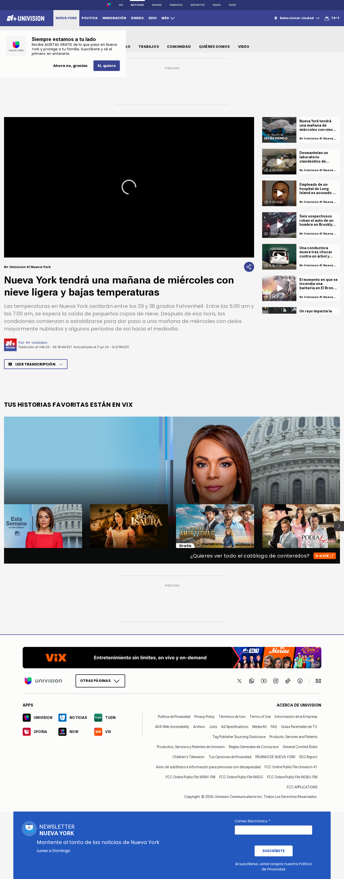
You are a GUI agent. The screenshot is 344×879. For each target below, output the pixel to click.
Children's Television (188, 757)
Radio (217, 5)
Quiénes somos (214, 46)
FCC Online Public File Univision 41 (291, 767)
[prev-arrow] (1, 526)
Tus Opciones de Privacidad (230, 757)
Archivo (199, 727)
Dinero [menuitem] (137, 18)
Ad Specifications (234, 727)
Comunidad (179, 46)
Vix (121, 5)
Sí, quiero (106, 65)
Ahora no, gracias (70, 65)
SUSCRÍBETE (273, 850)
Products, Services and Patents (293, 737)
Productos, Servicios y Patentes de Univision (191, 747)
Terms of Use (260, 717)
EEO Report (308, 757)
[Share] (249, 267)
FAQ (274, 727)
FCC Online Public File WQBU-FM (292, 777)
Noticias (137, 5)
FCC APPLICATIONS (302, 787)
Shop (232, 5)
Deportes (198, 5)
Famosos (176, 5)
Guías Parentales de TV (299, 727)
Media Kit (259, 727)
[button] (129, 187)
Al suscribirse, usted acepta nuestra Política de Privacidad (273, 866)
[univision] (25, 18)
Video (244, 46)
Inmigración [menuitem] (114, 18)
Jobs (213, 727)
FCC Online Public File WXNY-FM (190, 777)
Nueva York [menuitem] (66, 18)
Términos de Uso (232, 717)
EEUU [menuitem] (153, 18)
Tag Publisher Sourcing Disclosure (238, 737)
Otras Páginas (95, 680)
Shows (157, 5)
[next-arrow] (339, 526)
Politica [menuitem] (89, 18)
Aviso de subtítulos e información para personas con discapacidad (208, 767)
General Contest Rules (300, 747)
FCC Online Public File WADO (241, 777)
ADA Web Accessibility (172, 727)
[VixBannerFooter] (172, 657)
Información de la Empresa (296, 717)
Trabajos (149, 46)
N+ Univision (37, 342)
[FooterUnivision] (43, 680)
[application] (129, 187)
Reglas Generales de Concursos (254, 747)
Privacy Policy (204, 717)
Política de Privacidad (174, 717)
